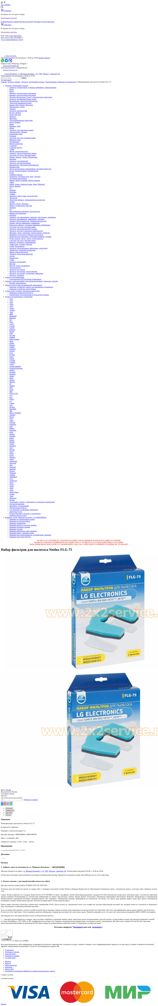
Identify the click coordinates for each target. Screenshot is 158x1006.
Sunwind (12, 467)
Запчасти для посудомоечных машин (23, 153)
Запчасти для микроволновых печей (22, 99)
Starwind (12, 469)
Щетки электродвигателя (18, 151)
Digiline (12, 337)
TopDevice (13, 481)
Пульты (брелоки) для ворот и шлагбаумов (25, 514)
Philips (11, 428)
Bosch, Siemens (14, 122)
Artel (11, 312)
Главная (4, 22)
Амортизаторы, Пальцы (18, 132)
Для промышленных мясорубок (21, 120)
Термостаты (13, 258)
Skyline (12, 471)
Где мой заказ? (6, 80)
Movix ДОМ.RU (15, 413)
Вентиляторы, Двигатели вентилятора (23, 101)
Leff (10, 405)
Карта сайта (9, 969)
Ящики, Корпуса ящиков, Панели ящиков (24, 180)
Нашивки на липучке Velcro (19, 521)
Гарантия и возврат (12, 956)
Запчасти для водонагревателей (21, 254)
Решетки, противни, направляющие (22, 242)
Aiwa (11, 300)
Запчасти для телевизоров (14, 277)
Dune (11, 341)
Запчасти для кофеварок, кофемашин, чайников (26, 219)
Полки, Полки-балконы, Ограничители (23, 171)
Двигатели (13, 198)
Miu (10, 411)
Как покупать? (10, 954)
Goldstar (12, 362)
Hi (10, 384)
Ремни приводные (16, 144)
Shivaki (12, 450)
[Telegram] (8, 804)
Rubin (11, 438)
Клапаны (12, 136)
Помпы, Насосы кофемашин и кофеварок (24, 223)
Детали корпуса (15, 268)
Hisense (12, 382)
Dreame (12, 345)
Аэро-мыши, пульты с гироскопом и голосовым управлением (32, 502)
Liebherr (12, 194)
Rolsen (11, 440)
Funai (11, 357)
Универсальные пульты (18, 515)
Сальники (13, 146)
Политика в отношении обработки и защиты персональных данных (30, 971)
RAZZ (11, 444)
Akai (11, 302)
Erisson (12, 351)
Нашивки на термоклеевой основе (22, 519)
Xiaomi (12, 494)
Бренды (8, 963)
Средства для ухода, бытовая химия (22, 138)
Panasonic (12, 430)
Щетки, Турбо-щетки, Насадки (20, 206)
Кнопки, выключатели (17, 283)
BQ (10, 320)
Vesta (11, 490)
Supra (11, 452)
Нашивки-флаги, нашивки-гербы (21, 533)
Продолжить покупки (9, 18)
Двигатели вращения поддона (20, 103)
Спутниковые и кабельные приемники (23, 510)
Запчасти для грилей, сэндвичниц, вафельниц (26, 273)
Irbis (10, 392)
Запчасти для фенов (16, 275)
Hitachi (11, 370)
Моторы (12, 264)
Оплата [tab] (8, 815)
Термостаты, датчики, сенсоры (20, 244)
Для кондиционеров (16, 504)
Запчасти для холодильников (20, 163)
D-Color (12, 335)
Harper (11, 376)
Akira (11, 304)
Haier (11, 378)
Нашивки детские (16, 529)
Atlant (11, 182)
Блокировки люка (16, 134)
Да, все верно (6, 40)
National (12, 415)
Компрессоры (14, 167)
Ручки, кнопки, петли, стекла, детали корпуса (26, 239)
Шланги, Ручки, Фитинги (18, 204)
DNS (11, 333)
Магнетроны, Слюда (17, 107)
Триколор (12, 498)
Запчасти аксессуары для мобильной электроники (23, 285)
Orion (11, 421)
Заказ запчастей (11, 965)
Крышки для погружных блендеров (22, 95)
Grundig (12, 361)
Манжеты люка (15, 140)
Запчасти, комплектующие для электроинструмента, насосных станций (31, 281)
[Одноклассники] (5, 804)
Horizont (12, 374)
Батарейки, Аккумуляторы (19, 506)
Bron (11, 322)
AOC (11, 306)
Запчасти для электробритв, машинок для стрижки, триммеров (32, 217)
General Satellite (15, 366)
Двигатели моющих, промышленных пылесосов (27, 200)
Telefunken (13, 477)
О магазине (9, 950)
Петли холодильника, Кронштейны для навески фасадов (30, 169)
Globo (11, 364)
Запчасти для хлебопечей (18, 161)
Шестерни (13, 118)
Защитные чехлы (15, 512)
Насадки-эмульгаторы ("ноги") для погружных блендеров (30, 97)
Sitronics (12, 457)
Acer (11, 299)
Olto (10, 426)
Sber (11, 465)
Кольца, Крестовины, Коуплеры (21, 105)
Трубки (12, 202)
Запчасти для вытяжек (17, 262)
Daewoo (12, 330)
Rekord (12, 442)
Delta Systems (14, 339)
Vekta (11, 488)
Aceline (12, 310)
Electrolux (12, 192)
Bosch (11, 91)
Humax (12, 380)
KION (11, 399)
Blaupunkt (13, 316)
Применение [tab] (10, 810)
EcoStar (12, 355)
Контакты (50, 22)
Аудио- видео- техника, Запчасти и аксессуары (22, 291)
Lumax (11, 403)
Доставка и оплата (40, 22)
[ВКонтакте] (2, 804)
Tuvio (11, 483)
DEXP (11, 331)
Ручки (11, 173)
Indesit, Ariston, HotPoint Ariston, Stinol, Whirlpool (27, 184)
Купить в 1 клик (7, 802)
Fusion (11, 359)
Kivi (10, 397)
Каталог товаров (13, 22)
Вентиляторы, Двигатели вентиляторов (24, 165)
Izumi (11, 390)
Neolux (8, 790)
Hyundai (12, 372)
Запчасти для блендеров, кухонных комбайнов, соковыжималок (32, 87)
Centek (11, 328)
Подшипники (14, 142)
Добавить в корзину (31, 800)
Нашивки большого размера (19, 527)
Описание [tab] (9, 808)
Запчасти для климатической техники (23, 229)
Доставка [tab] (9, 813)
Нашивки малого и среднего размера (23, 525)
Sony (11, 448)
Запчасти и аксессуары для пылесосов (23, 196)
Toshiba (12, 475)
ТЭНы (11, 149)
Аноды (12, 256)
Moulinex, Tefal (14, 126)
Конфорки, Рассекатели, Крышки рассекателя (26, 235)
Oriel (11, 419)
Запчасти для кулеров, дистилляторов (23, 271)
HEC (11, 388)
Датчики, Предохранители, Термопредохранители (27, 221)
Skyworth (12, 463)
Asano (11, 308)
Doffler (11, 347)
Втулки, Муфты (15, 113)
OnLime (12, 422)
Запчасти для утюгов (17, 269)
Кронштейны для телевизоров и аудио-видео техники (29, 295)
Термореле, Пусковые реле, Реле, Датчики (24, 177)
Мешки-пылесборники (17, 213)
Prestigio (12, 436)
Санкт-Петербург (15, 36)
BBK (11, 314)
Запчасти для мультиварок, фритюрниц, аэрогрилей (28, 248)
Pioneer (12, 434)
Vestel (11, 486)
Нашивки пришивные (17, 523)
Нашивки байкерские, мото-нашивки (23, 531)
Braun (11, 89)
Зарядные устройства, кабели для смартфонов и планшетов (31, 287)
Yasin (11, 496)
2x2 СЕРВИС (6, 5)
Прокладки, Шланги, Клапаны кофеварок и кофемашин (29, 225)
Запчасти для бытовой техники (32, 82)
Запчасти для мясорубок (18, 111)
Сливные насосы (15, 147)
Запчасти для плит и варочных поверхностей (26, 231)
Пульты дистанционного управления (18, 297)
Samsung (12, 190)
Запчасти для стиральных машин (21, 130)
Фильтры (12, 159)
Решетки (12, 116)
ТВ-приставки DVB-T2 (18, 508)
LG (10, 188)
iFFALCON (13, 393)
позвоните (97, 927)
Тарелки (12, 109)
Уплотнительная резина (18, 178)
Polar (11, 432)
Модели (8, 961)
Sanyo (11, 455)
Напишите (78, 927)
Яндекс (12, 500)
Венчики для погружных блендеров (22, 93)
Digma (11, 343)
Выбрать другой (17, 40)
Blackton (12, 318)
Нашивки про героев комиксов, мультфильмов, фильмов (30, 535)
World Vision (13, 492)
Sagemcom (13, 461)
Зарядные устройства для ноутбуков (22, 289)
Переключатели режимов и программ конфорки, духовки (30, 237)
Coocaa (12, 326)
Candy (11, 324)
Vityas (11, 484)
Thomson (12, 473)
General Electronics (16, 368)
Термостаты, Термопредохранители (22, 250)
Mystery (12, 407)
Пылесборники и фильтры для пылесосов (61, 82)
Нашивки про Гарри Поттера (20, 537)
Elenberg (12, 349)
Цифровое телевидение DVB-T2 (21, 293)
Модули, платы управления (19, 266)
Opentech (12, 424)
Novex (11, 417)
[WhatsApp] (11, 804)
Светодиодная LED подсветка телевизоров (25, 279)
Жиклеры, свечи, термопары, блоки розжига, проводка (29, 233)
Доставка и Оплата (12, 952)
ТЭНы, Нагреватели (16, 246)
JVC (11, 395)
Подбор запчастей (26, 22)
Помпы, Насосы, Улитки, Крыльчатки (23, 157)
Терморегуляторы (15, 175)
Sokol (11, 459)
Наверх (3, 1004)
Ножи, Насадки (15, 115)
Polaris (11, 128)
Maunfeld (12, 409)
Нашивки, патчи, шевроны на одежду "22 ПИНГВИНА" (26, 517)
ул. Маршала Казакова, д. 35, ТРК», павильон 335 (44, 871)
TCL (11, 479)
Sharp (11, 453)
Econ (11, 353)
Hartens (12, 386)
